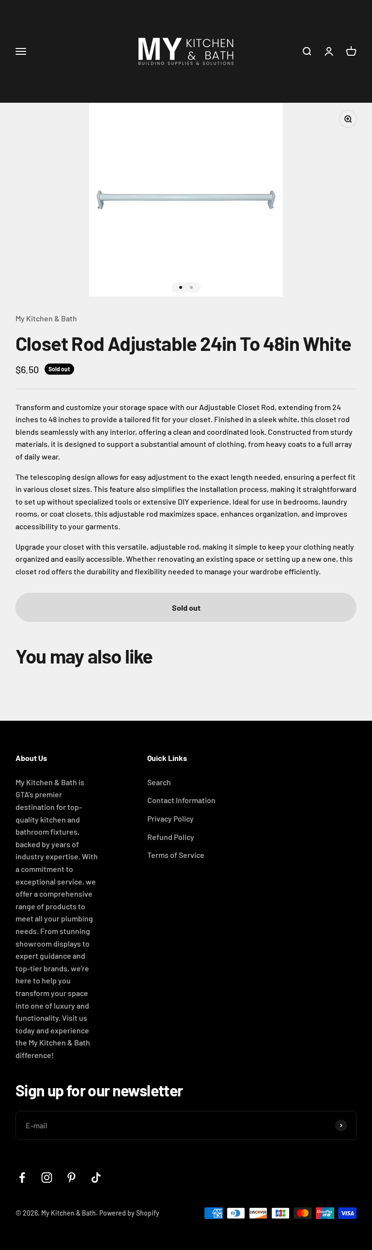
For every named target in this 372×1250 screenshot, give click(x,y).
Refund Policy (170, 836)
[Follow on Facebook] (22, 1177)
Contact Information (181, 800)
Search (159, 782)
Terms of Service (175, 854)
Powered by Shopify (129, 1213)
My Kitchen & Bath (46, 318)
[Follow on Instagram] (46, 1177)
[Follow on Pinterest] (71, 1177)
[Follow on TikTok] (96, 1177)
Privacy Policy (170, 818)
